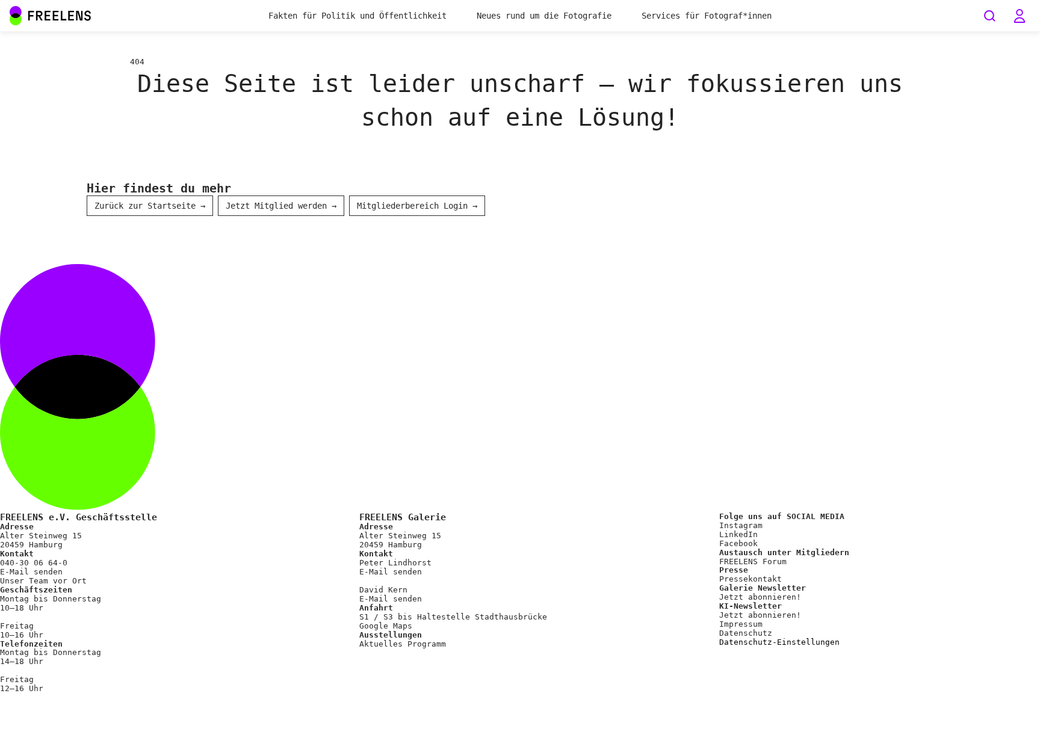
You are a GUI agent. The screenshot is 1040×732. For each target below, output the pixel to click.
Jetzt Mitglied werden (281, 206)
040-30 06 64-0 (33, 562)
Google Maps (385, 625)
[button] (1019, 15)
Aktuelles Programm (402, 643)
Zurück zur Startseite (149, 206)
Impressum (741, 624)
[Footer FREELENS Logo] (520, 507)
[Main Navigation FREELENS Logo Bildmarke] (15, 15)
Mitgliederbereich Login (417, 206)
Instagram (741, 525)
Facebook (738, 543)
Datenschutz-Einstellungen (779, 642)
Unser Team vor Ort (43, 580)
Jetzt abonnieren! (760, 596)
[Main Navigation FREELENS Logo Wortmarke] (50, 15)
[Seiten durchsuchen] (989, 15)
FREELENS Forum (753, 561)
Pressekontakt (750, 578)
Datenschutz (745, 633)
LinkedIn (738, 534)
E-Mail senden (31, 571)
